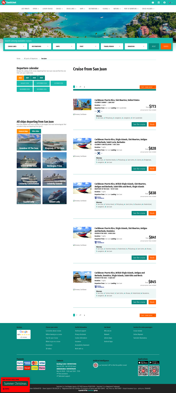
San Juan (108, 108)
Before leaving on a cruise (54, 334)
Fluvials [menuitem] (105, 9)
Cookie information (81, 338)
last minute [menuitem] (25, 9)
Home (18, 58)
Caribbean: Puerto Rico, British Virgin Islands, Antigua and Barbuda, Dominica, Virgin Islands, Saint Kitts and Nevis (120, 274)
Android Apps (108, 341)
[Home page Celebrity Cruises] (98, 111)
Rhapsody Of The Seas (102, 189)
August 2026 (25, 83)
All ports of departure (30, 58)
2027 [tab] (27, 78)
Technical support (80, 331)
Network (106, 334)
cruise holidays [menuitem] (147, 9)
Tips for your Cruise (52, 338)
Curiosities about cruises (53, 331)
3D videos (49, 349)
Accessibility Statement (82, 345)
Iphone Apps (108, 338)
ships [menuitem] (81, 9)
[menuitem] (153, 2)
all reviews (23, 337)
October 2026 (58, 83)
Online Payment (138, 334)
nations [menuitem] (116, 9)
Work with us (79, 349)
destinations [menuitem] (93, 9)
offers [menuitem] (35, 9)
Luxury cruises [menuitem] (48, 9)
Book (152, 124)
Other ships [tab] (35, 131)
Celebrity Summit (101, 102)
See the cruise (139, 124)
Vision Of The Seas (101, 233)
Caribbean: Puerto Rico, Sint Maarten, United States (117, 100)
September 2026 (42, 83)
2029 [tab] (41, 78)
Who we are (107, 331)
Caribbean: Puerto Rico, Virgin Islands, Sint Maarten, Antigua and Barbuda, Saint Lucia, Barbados (121, 141)
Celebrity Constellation (103, 144)
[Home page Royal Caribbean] (99, 197)
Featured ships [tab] (23, 131)
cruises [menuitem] (58, 9)
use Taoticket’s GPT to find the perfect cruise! (113, 365)
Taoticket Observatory (140, 338)
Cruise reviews (137, 331)
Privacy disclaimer (80, 334)
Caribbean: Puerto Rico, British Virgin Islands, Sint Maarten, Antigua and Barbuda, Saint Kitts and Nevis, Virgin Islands (120, 185)
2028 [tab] (34, 78)
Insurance (78, 341)
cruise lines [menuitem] (70, 9)
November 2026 (25, 89)
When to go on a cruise (53, 341)
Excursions (49, 345)
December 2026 (41, 89)
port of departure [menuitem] (130, 9)
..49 (80, 87)
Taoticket (91, 390)
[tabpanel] (42, 87)
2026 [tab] (20, 78)
